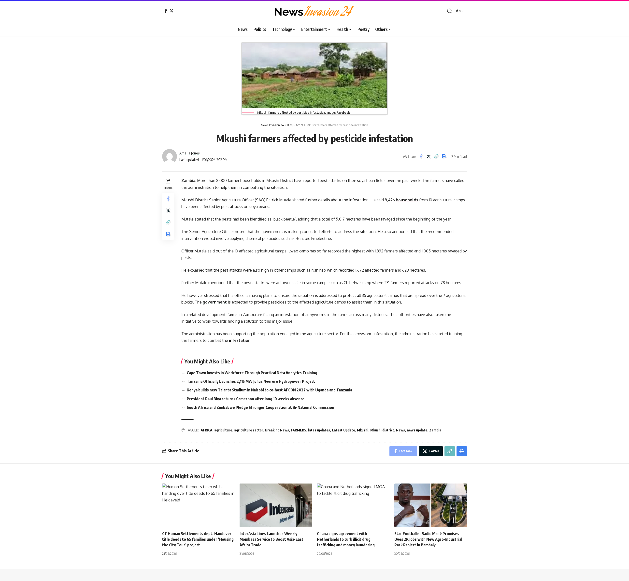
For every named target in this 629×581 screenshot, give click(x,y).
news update (417, 430)
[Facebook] (165, 11)
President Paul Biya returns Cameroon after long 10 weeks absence (246, 398)
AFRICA (206, 430)
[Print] (443, 156)
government (215, 302)
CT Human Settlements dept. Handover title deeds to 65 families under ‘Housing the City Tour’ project (198, 539)
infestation (240, 340)
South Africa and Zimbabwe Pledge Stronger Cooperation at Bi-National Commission (261, 407)
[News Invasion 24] (314, 11)
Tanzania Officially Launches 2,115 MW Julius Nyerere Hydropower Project (251, 381)
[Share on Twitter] (428, 156)
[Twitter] (171, 11)
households (407, 199)
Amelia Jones (189, 153)
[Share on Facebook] (420, 156)
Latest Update (343, 430)
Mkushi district (382, 430)
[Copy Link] (436, 156)
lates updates (319, 430)
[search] (449, 11)
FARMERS (298, 430)
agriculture (223, 430)
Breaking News (277, 430)
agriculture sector (248, 430)
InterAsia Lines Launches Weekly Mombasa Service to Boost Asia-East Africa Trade (271, 539)
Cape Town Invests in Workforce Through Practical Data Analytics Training (252, 372)
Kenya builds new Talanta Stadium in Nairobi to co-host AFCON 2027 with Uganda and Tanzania (270, 389)
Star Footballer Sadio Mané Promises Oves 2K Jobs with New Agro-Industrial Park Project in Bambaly (428, 539)
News (400, 430)
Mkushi (362, 430)
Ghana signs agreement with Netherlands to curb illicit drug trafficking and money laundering (346, 539)
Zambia (435, 430)
